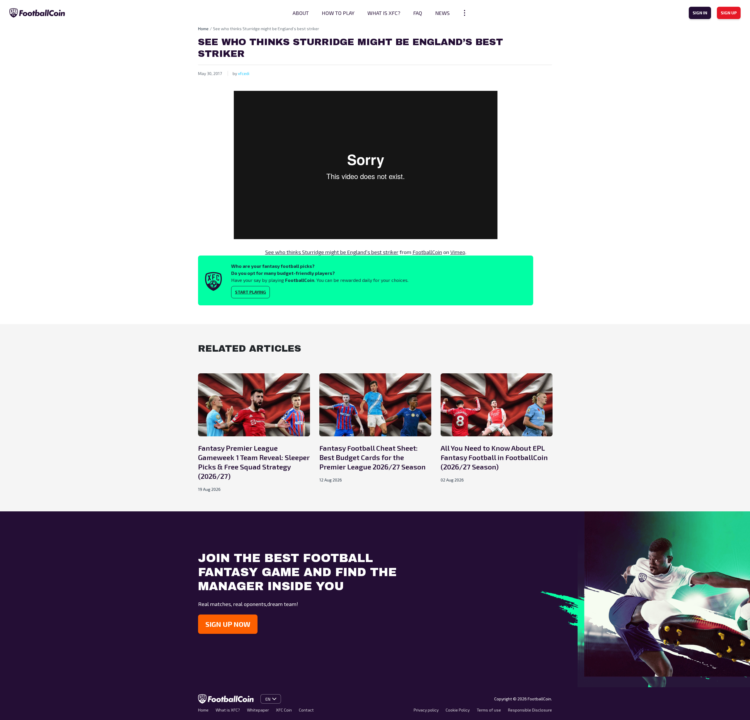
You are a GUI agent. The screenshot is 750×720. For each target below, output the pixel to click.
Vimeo (457, 252)
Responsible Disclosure (530, 709)
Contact (306, 709)
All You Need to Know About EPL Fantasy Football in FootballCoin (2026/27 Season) (494, 457)
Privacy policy (426, 709)
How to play (338, 13)
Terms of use (489, 709)
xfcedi (243, 73)
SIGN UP (729, 12)
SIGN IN (700, 12)
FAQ (417, 13)
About (301, 13)
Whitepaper (258, 709)
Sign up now (227, 624)
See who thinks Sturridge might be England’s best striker (331, 252)
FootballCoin (427, 252)
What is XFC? (383, 13)
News (442, 13)
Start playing (250, 292)
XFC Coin (284, 709)
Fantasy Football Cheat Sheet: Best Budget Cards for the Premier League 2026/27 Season (372, 457)
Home (203, 28)
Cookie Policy (458, 709)
